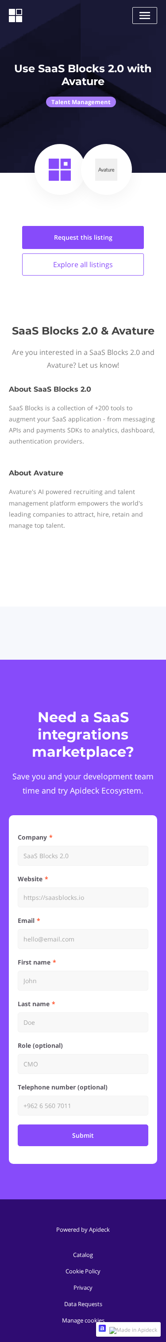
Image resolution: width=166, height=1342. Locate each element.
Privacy (83, 1287)
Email (26, 920)
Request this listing (83, 237)
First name (34, 962)
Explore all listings (83, 264)
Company (32, 837)
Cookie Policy (83, 1271)
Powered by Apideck (83, 1229)
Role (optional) (40, 1045)
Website (30, 879)
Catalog (83, 1255)
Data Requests (83, 1304)
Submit (83, 1135)
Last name (34, 1004)
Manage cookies (83, 1320)
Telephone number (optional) (63, 1087)
